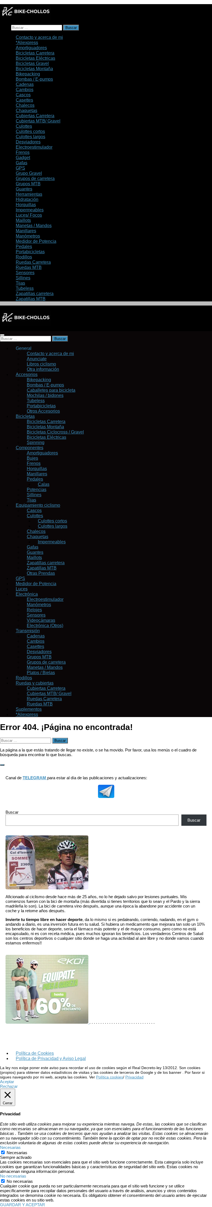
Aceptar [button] (7, 1081)
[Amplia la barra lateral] (2, 765)
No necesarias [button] (13, 1176)
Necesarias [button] (10, 1147)
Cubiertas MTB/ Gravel (38, 120)
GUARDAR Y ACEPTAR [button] (22, 1204)
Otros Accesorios (43, 410)
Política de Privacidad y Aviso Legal (51, 1058)
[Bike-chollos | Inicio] (25, 18)
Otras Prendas (41, 573)
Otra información (43, 369)
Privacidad (134, 1077)
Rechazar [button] (9, 1086)
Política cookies (109, 1077)
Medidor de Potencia (36, 583)
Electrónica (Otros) (45, 625)
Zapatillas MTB (31, 298)
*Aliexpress (27, 714)
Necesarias (17, 1152)
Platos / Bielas (41, 672)
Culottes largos (52, 526)
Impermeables (52, 541)
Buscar (12, 812)
